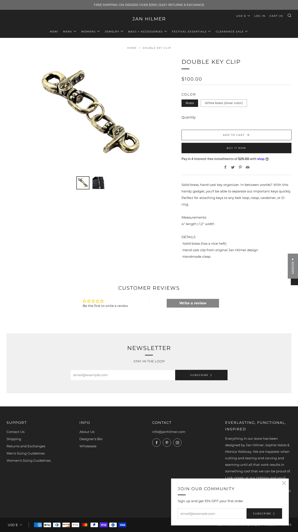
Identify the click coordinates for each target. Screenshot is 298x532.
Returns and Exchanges (26, 446)
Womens (88, 31)
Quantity (189, 117)
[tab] (82, 182)
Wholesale (87, 446)
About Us (86, 432)
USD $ (241, 15)
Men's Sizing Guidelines (26, 453)
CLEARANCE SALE (230, 31)
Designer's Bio (90, 439)
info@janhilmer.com (168, 432)
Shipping (14, 439)
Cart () (276, 15)
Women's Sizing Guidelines (29, 460)
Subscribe (199, 375)
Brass (190, 103)
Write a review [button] (192, 303)
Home (132, 47)
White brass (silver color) (224, 103)
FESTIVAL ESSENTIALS (189, 31)
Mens (67, 31)
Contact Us (15, 432)
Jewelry (112, 31)
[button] (293, 266)
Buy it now (236, 148)
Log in (259, 15)
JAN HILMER (149, 19)
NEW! (54, 31)
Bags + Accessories (145, 31)
